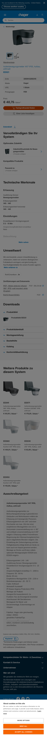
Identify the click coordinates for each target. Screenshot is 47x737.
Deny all (23, 726)
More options (23, 720)
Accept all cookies (23, 732)
